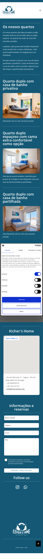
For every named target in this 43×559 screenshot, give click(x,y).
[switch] (38, 280)
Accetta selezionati (21, 305)
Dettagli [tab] (21, 250)
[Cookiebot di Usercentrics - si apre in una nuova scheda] (31, 246)
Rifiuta (21, 311)
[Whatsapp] (26, 487)
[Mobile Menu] (40, 10)
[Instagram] (18, 487)
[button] (5, 105)
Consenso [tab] (7, 250)
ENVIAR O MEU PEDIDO (21, 470)
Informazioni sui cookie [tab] (34, 250)
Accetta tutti (21, 299)
